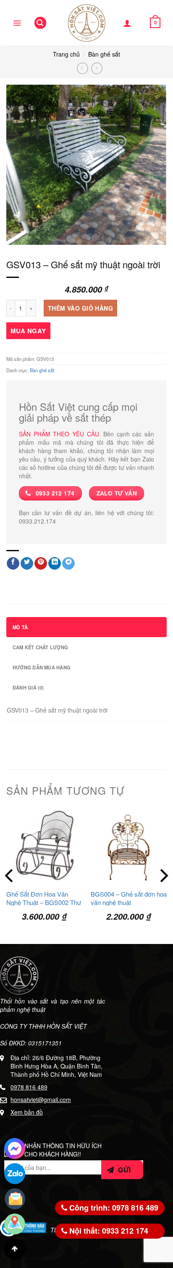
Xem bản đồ (26, 1112)
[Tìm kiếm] (40, 23)
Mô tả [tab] (20, 627)
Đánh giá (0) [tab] (28, 687)
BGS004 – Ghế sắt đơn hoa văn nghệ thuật (129, 898)
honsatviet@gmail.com (40, 1099)
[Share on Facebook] (13, 563)
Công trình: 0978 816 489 (112, 1207)
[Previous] (10, 875)
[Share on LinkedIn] (54, 563)
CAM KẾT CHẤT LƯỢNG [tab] (40, 647)
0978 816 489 (28, 1087)
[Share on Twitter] (27, 563)
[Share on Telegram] (68, 563)
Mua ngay (28, 330)
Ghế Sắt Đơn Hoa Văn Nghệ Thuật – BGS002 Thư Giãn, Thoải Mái (43, 902)
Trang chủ (66, 54)
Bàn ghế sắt (104, 54)
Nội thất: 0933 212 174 (107, 1230)
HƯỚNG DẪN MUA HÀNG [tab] (42, 667)
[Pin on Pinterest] (40, 563)
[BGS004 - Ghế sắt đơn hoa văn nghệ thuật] (129, 845)
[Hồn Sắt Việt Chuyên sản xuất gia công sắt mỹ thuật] (86, 23)
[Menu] (17, 23)
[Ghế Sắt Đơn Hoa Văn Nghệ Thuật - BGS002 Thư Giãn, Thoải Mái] (44, 845)
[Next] (163, 875)
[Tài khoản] (127, 23)
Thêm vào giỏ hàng (80, 308)
